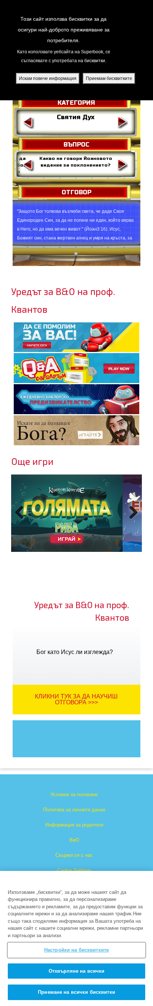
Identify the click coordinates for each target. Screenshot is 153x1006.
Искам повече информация (47, 78)
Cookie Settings (74, 870)
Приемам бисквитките (109, 78)
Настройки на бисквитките (76, 950)
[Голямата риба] (67, 513)
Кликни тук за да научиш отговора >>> (76, 699)
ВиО (74, 840)
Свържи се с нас (74, 855)
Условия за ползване (74, 794)
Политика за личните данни (74, 809)
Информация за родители (74, 825)
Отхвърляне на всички (77, 971)
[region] (76, 938)
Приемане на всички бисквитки (76, 992)
